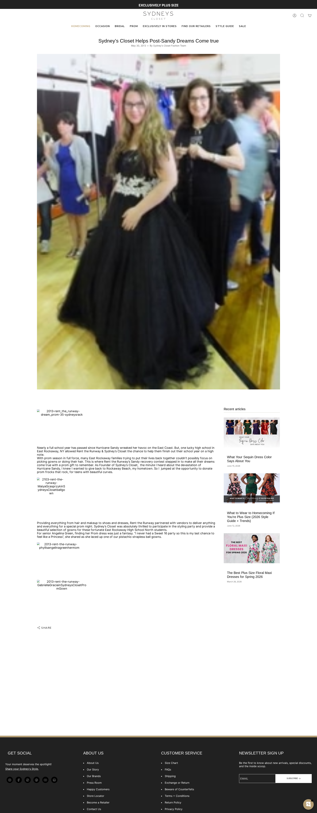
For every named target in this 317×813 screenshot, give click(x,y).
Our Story (93, 769)
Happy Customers (98, 789)
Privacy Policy (173, 809)
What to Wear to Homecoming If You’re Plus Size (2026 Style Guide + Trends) (251, 517)
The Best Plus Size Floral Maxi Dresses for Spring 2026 (249, 575)
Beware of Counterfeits (179, 789)
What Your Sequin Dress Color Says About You (249, 459)
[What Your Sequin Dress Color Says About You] (252, 432)
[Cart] (310, 15)
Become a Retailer (98, 802)
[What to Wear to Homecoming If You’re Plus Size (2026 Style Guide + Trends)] (252, 488)
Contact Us (94, 809)
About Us (93, 763)
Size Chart (171, 763)
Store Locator (95, 796)
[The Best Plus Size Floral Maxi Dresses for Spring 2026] (252, 548)
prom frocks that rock (52, 472)
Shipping (170, 776)
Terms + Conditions (177, 796)
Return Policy (173, 802)
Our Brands (94, 776)
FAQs (168, 769)
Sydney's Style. (29, 768)
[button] (102, 26)
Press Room (94, 782)
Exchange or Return (177, 782)
